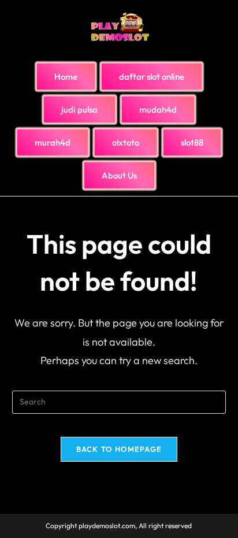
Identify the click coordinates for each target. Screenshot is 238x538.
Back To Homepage (119, 449)
